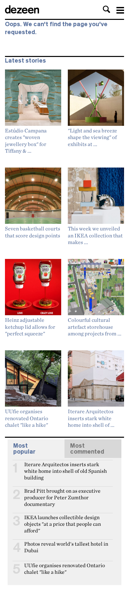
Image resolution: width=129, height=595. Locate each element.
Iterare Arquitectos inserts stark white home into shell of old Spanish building (65, 467)
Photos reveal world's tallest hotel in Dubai (66, 547)
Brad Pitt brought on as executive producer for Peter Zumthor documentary (62, 494)
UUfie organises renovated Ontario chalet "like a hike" (64, 568)
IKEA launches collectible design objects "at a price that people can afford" (62, 520)
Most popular (24, 449)
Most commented (87, 449)
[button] (106, 9)
